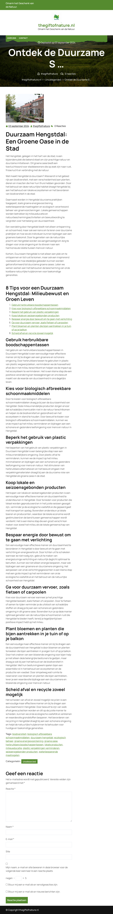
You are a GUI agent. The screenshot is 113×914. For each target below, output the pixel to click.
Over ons (11, 38)
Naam (10, 826)
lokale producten (54, 744)
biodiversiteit (19, 734)
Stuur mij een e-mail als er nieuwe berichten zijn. (34, 891)
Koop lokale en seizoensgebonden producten (35, 315)
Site (8, 851)
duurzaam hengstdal (42, 737)
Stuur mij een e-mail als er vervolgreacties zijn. (33, 884)
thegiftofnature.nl (56, 25)
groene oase (51, 741)
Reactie (10, 788)
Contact (23, 38)
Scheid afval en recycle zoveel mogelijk (32, 333)
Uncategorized (53, 79)
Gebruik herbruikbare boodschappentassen (35, 304)
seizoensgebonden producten (22, 751)
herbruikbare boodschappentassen (25, 744)
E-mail (10, 839)
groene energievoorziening (28, 741)
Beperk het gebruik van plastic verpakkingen (35, 312)
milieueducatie (14, 748)
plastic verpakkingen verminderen (41, 748)
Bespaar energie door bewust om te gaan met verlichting (42, 319)
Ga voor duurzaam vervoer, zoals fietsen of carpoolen (40, 322)
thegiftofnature (41, 126)
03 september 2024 (18, 126)
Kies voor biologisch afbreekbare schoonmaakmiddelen (41, 308)
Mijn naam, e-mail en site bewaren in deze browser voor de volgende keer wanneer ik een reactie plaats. (37, 869)
